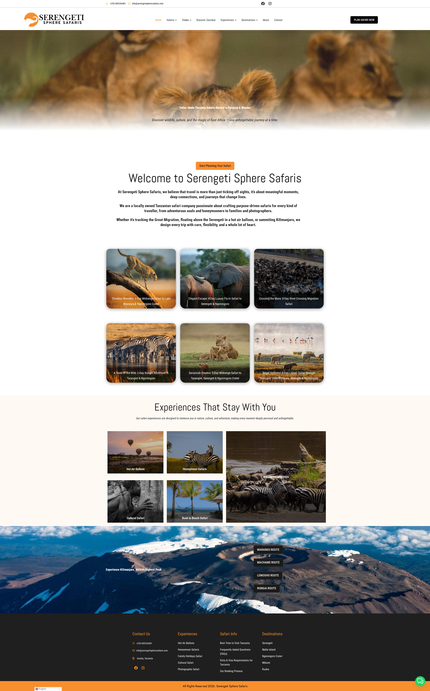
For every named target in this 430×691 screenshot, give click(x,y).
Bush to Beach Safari (194, 518)
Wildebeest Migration (276, 477)
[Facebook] (262, 3)
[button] (420, 681)
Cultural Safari (135, 518)
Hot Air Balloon (135, 469)
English (42, 689)
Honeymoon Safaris (195, 469)
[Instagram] (269, 3)
